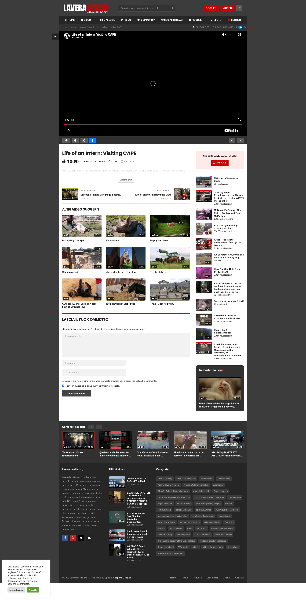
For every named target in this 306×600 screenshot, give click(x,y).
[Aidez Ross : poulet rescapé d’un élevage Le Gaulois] (204, 244)
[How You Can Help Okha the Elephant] (204, 273)
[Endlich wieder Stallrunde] (126, 289)
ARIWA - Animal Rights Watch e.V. (173, 491)
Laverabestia (225, 516)
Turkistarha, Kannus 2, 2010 (229, 301)
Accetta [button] (33, 590)
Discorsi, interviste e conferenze (209, 497)
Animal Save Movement (168, 485)
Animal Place (86, 27)
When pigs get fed (72, 272)
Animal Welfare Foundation (196, 485)
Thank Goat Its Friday (162, 303)
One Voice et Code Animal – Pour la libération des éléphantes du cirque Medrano (152, 454)
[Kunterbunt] (126, 226)
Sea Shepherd (183, 535)
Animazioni (218, 485)
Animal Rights (223, 479)
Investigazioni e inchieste (226, 510)
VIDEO (87, 20)
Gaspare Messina (122, 577)
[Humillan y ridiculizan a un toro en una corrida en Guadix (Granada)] (190, 440)
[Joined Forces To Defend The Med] (117, 482)
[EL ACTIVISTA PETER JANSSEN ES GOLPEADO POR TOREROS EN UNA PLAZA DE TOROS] (117, 497)
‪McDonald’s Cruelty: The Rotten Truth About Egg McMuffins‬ (227, 213)
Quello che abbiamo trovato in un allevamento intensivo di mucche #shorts (114, 454)
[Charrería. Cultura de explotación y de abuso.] (204, 320)
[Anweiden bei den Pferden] (126, 258)
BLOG (127, 20)
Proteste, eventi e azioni (222, 528)
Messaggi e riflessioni (190, 522)
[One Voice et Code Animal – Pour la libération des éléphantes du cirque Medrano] (153, 440)
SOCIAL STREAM (173, 20)
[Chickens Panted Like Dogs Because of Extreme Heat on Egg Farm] (92, 195)
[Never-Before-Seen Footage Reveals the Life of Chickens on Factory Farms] (220, 388)
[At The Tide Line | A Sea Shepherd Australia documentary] (117, 517)
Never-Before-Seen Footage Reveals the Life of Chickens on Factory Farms (219, 405)
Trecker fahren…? (160, 272)
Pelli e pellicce (176, 528)
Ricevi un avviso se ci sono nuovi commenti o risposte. (92, 386)
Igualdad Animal (203, 510)
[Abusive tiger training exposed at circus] (204, 229)
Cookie (226, 577)
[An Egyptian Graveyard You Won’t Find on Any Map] (204, 259)
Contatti (239, 577)
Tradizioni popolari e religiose (213, 541)
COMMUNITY (147, 20)
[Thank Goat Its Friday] (170, 289)
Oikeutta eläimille (212, 522)
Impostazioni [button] (16, 590)
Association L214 (201, 491)
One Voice (229, 522)
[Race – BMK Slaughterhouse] (204, 334)
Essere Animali (184, 504)
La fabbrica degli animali (203, 516)
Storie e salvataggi (223, 535)
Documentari (235, 497)
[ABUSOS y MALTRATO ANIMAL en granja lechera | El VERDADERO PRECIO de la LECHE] (227, 440)
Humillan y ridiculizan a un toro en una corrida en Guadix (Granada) (189, 454)
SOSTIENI (235, 20)
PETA (189, 528)
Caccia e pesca (221, 491)
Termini (185, 577)
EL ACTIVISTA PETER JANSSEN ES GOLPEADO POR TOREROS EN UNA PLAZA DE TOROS (138, 498)
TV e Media (183, 547)
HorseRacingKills (183, 510)
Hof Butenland (164, 510)
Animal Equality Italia (186, 479)
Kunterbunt (112, 240)
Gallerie (228, 504)
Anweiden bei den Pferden (121, 272)
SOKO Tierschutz (202, 535)
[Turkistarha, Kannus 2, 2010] (204, 305)
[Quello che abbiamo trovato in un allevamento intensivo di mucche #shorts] (115, 440)
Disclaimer (212, 577)
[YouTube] (73, 538)
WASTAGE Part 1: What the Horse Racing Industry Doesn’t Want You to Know (138, 552)
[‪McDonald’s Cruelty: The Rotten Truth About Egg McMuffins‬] (204, 214)
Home (64, 27)
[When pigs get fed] (82, 258)
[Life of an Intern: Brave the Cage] (159, 195)
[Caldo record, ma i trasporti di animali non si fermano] (117, 535)
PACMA (161, 528)
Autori (73, 27)
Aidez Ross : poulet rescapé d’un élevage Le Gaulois (227, 243)
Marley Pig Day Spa (73, 240)
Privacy (198, 577)
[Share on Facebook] (92, 140)
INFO (215, 20)
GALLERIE (109, 20)
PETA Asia (202, 528)
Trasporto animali (166, 547)
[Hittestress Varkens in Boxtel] (204, 182)
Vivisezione (233, 547)
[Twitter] (81, 538)
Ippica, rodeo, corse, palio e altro (172, 516)
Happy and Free (159, 240)
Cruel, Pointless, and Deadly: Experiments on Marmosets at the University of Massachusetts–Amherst (227, 350)
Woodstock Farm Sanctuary (170, 553)
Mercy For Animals (166, 522)
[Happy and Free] (170, 226)
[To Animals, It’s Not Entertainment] (78, 440)
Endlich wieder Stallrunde (120, 303)
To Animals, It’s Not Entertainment (73, 454)
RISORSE (196, 20)
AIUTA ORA (219, 163)
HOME (71, 20)
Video (195, 547)
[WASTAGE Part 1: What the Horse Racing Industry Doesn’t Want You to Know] (117, 550)
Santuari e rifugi (165, 535)
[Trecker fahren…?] (170, 258)
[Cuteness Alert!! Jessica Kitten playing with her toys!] (82, 289)
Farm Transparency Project (208, 504)
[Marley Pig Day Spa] (82, 226)
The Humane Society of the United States (176, 541)
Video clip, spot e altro (213, 547)
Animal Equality (165, 479)
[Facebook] (65, 538)
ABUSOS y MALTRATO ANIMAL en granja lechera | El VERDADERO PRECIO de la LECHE (227, 454)
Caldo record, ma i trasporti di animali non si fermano (137, 534)
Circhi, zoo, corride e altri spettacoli (174, 497)
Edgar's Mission (165, 504)
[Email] (89, 538)
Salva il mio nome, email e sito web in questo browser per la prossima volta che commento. (111, 381)
